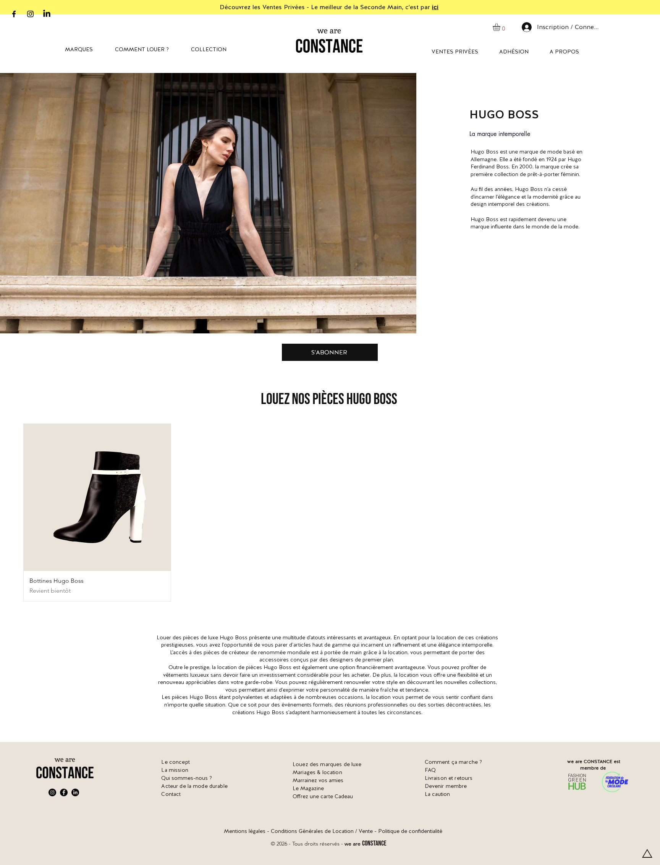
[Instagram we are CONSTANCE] (30, 14)
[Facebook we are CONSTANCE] (14, 14)
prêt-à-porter (543, 174)
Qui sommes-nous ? (186, 777)
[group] (330, 512)
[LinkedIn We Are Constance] (75, 792)
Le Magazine (308, 788)
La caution (437, 794)
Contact (171, 794)
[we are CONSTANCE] (46, 14)
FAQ (430, 769)
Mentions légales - (247, 831)
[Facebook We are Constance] (64, 792)
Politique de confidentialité (410, 831)
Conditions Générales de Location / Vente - (324, 831)
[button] (501, 27)
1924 (551, 159)
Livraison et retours (449, 777)
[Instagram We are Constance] (52, 792)
